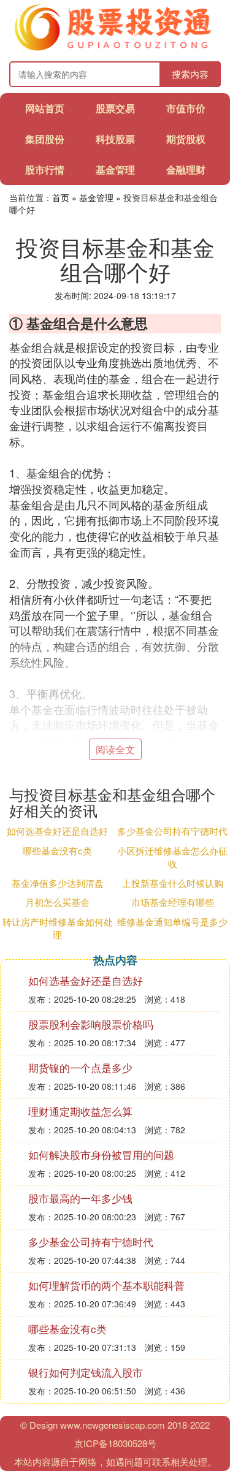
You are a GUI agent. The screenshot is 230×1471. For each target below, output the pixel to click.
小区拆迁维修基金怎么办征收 (172, 857)
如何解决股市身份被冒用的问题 (101, 1154)
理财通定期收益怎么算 (80, 1111)
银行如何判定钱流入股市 (85, 1372)
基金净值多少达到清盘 (58, 882)
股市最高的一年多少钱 (80, 1198)
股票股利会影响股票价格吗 (90, 1024)
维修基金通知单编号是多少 (172, 921)
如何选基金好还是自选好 (57, 830)
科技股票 (115, 139)
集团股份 (44, 139)
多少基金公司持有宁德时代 (172, 830)
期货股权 (185, 139)
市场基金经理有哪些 (172, 901)
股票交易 (115, 108)
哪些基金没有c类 (57, 850)
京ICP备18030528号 (115, 1443)
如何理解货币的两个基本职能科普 (106, 1285)
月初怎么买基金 (57, 901)
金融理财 (185, 169)
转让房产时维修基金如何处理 (57, 928)
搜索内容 (190, 73)
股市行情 (44, 169)
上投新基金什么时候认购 (172, 882)
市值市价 (185, 108)
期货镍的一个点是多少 (80, 1067)
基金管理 (115, 169)
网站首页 (44, 108)
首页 (60, 197)
